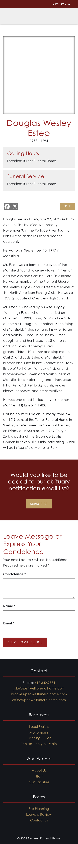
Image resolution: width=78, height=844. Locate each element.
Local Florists (39, 727)
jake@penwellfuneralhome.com (39, 688)
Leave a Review (39, 814)
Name (9, 606)
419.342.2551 (62, 4)
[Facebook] (7, 206)
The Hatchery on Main (39, 744)
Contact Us (39, 820)
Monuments (38, 732)
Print (67, 206)
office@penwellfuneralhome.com (39, 700)
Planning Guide (39, 738)
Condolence (14, 574)
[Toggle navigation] (70, 16)
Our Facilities (39, 782)
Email (8, 623)
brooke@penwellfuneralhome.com (39, 694)
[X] (14, 206)
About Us (39, 771)
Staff (39, 776)
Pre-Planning (39, 809)
